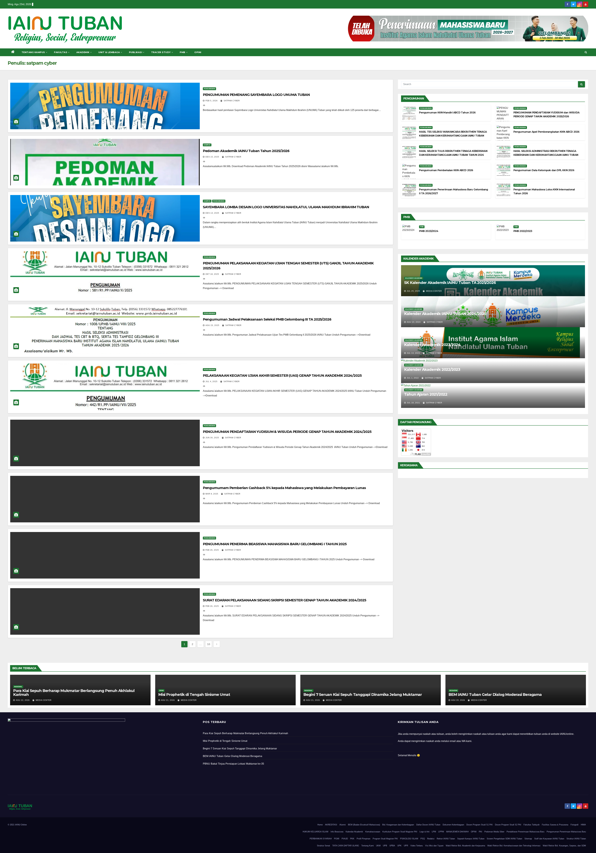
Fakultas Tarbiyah (532, 825)
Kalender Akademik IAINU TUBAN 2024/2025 (445, 313)
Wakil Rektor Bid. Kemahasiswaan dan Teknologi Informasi (513, 845)
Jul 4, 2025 (211, 381)
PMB (182, 52)
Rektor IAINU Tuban (446, 838)
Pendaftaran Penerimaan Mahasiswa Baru (525, 832)
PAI (480, 832)
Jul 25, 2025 (413, 291)
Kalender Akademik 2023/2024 (432, 344)
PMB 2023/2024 (428, 231)
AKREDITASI (331, 825)
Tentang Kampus (33, 52)
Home (320, 825)
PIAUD (345, 838)
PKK (352, 838)
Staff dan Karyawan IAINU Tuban (549, 838)
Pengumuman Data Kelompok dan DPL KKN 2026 (543, 170)
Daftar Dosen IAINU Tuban (428, 825)
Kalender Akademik (413, 278)
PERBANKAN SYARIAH (321, 838)
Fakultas (60, 52)
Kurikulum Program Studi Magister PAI (399, 832)
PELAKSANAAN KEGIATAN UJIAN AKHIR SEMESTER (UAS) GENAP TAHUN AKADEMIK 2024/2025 (282, 375)
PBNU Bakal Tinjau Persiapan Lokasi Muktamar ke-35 (233, 763)
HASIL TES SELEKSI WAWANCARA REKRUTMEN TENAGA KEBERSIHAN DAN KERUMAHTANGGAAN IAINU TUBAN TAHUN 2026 (453, 135)
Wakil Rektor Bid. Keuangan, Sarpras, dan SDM (564, 845)
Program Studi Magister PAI (385, 838)
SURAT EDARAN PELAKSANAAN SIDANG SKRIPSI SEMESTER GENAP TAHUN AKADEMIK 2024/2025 (284, 600)
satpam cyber (231, 101)
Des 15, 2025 (212, 157)
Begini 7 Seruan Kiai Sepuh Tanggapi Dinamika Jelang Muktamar (362, 694)
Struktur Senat (323, 845)
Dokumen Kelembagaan (453, 825)
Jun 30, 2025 (212, 438)
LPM (434, 832)
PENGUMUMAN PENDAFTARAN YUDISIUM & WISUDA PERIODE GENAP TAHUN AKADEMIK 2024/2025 (287, 432)
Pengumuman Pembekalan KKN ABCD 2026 (446, 170)
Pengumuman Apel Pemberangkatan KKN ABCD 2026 (546, 131)
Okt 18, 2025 (212, 274)
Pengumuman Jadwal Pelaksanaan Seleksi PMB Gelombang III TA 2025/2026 (267, 319)
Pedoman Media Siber (494, 832)
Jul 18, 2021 (413, 403)
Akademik (82, 52)
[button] (586, 52)
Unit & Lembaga (109, 52)
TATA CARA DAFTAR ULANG (345, 845)
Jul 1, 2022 (413, 378)
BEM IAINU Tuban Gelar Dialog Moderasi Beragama (495, 694)
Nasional (18, 686)
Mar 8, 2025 (211, 494)
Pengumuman (209, 89)
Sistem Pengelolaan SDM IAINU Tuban (504, 838)
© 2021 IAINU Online (17, 825)
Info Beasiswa (337, 832)
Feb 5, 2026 (211, 101)
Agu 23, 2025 (212, 325)
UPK (399, 845)
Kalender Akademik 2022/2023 (432, 369)
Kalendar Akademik (354, 832)
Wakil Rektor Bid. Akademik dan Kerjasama (465, 845)
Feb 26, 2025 (212, 550)
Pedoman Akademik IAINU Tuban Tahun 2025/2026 (246, 151)
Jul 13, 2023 (413, 353)
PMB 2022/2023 (522, 231)
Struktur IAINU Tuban (576, 838)
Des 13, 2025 (212, 213)
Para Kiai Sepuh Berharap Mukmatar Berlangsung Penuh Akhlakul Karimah (74, 692)
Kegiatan (453, 690)
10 (208, 644)
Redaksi (430, 838)
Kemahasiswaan (372, 832)
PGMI (336, 838)
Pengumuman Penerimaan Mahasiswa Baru (566, 832)
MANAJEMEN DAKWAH (457, 832)
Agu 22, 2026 (23, 700)
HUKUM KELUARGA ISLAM (315, 832)
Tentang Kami (367, 845)
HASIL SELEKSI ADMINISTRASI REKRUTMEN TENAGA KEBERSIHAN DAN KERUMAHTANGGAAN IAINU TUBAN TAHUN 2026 (545, 155)
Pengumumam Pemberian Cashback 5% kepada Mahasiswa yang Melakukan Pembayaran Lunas (284, 488)
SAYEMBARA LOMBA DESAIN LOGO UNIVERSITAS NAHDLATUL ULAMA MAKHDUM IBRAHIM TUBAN (286, 207)
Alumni (342, 825)
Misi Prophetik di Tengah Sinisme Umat (194, 694)
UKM (378, 845)
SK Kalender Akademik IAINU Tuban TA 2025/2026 (450, 282)
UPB (385, 845)
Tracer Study (161, 52)
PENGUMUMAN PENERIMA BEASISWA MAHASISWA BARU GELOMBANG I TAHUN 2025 (275, 544)
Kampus (207, 145)
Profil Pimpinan (363, 838)
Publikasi (135, 52)
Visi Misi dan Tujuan (434, 845)
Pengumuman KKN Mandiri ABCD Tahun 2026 (447, 112)
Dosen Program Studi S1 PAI (479, 825)
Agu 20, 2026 (458, 700)
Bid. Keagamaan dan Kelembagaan (398, 825)
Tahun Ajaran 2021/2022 (425, 394)
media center (433, 291)
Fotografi (574, 825)
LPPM (441, 832)
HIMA (583, 825)
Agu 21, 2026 (168, 700)
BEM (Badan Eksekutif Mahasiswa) (364, 825)
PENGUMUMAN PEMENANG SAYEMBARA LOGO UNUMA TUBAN (256, 95)
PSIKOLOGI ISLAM (409, 838)
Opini (197, 52)
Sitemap (528, 838)
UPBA (392, 845)
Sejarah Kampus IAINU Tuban (470, 838)
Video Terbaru (416, 845)
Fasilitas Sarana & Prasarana (555, 825)
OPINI (473, 832)
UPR (406, 845)
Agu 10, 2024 (414, 322)
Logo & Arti (424, 832)
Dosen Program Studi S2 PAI (508, 825)
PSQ (422, 838)
